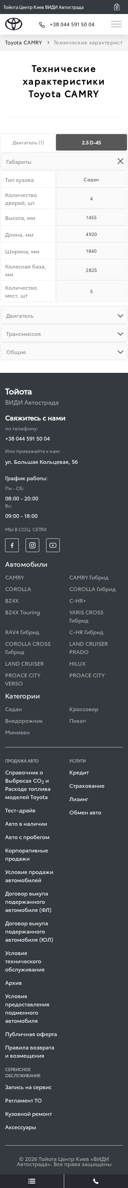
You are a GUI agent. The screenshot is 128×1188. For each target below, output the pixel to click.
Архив (13, 982)
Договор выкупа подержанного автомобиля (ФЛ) (28, 901)
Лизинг (78, 798)
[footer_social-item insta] (32, 545)
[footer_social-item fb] (12, 545)
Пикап (77, 720)
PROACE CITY (86, 675)
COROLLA (18, 588)
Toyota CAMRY (24, 42)
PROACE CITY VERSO (22, 679)
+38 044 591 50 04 (27, 438)
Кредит (79, 772)
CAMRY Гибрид (89, 577)
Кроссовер (83, 709)
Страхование (86, 785)
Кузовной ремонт (28, 1113)
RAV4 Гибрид (22, 632)
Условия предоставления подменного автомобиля (27, 1008)
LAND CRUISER (24, 663)
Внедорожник (24, 720)
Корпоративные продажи (26, 854)
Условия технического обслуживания (25, 961)
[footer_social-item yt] (53, 545)
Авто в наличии (26, 823)
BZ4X (12, 600)
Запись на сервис (28, 1087)
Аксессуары (20, 1127)
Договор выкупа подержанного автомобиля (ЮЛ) (29, 931)
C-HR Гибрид (86, 632)
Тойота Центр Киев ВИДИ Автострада (43, 7)
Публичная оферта (31, 1033)
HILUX (77, 663)
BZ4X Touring (22, 612)
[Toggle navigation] (117, 24)
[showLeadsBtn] (32, 1181)
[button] (119, 6)
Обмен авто (85, 812)
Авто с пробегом (27, 836)
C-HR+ (77, 600)
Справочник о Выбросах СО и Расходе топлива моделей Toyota (28, 784)
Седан (13, 709)
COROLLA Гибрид (92, 588)
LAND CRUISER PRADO (88, 647)
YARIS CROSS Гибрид (86, 616)
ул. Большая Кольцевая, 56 (41, 461)
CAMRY (14, 577)
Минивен (17, 732)
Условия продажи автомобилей (29, 875)
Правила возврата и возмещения (29, 1051)
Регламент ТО (23, 1100)
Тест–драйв (20, 810)
